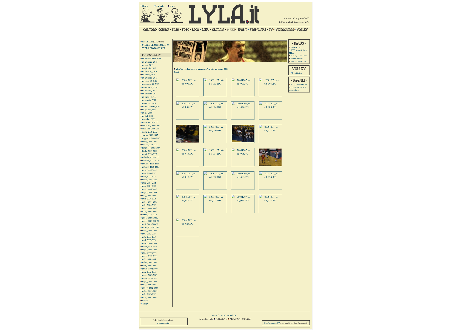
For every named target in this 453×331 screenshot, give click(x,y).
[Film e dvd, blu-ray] (176, 31)
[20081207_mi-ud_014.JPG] (215, 153)
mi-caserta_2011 (149, 99)
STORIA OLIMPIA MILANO (155, 44)
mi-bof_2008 (147, 115)
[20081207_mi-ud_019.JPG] (243, 177)
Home (145, 5)
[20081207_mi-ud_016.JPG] (270, 164)
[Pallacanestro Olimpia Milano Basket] (218, 31)
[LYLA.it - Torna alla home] (147, 21)
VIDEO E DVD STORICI (153, 48)
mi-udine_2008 (148, 119)
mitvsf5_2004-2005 (150, 163)
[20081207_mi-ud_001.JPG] (187, 83)
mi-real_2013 (147, 64)
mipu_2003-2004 (149, 249)
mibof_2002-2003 (149, 290)
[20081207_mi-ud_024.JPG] (270, 200)
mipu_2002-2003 (149, 281)
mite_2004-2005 (149, 176)
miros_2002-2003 (149, 275)
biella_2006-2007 (149, 150)
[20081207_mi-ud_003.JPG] (243, 83)
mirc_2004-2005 (149, 185)
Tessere (145, 303)
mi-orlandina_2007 (150, 122)
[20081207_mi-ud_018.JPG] (215, 177)
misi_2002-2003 (149, 271)
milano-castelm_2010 (151, 106)
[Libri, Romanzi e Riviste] (205, 31)
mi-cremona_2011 (149, 93)
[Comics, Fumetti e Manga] (164, 31)
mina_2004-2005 (149, 189)
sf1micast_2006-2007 (151, 125)
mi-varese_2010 (149, 103)
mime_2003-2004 (149, 255)
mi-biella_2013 (148, 74)
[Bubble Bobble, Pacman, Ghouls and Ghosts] (284, 31)
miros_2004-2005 (149, 179)
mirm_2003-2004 (149, 246)
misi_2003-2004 (149, 240)
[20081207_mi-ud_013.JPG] (187, 153)
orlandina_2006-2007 (151, 128)
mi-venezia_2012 (149, 90)
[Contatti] (163, 21)
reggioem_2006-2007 (151, 138)
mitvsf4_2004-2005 (150, 166)
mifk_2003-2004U (150, 224)
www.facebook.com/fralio (224, 315)
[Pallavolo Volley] (302, 31)
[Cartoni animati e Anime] (149, 31)
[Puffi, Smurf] (230, 31)
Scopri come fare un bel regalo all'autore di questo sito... (298, 87)
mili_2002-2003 (149, 284)
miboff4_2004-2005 (150, 157)
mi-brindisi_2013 (149, 71)
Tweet (176, 72)
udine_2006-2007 (149, 131)
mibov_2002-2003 (150, 287)
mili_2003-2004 (149, 259)
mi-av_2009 (147, 112)
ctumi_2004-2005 (149, 214)
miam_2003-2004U (150, 227)
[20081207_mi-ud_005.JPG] (187, 107)
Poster (145, 300)
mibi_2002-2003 (149, 294)
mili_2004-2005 (149, 195)
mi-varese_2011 (149, 96)
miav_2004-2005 (149, 208)
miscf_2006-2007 (149, 154)
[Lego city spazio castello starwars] (195, 31)
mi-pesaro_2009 (149, 109)
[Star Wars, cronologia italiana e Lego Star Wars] (257, 31)
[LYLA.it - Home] (224, 22)
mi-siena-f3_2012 (149, 80)
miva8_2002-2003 (150, 268)
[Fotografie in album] (186, 31)
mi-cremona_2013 (149, 61)
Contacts (159, 5)
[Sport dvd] (242, 31)
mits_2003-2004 (149, 236)
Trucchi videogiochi (298, 61)
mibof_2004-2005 (149, 201)
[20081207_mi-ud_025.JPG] (187, 223)
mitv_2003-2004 (149, 233)
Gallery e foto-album (299, 55)
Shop (172, 5)
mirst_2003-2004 (149, 243)
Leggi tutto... (297, 73)
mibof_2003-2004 (149, 262)
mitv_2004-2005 (149, 173)
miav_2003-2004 (149, 265)
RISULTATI (147, 41)
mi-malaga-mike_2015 (151, 58)
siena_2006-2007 (149, 141)
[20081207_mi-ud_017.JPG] (187, 177)
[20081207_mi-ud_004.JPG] (270, 83)
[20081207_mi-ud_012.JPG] (270, 130)
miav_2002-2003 (149, 297)
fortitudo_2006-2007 (151, 147)
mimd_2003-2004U (150, 220)
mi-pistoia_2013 (149, 68)
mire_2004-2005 (149, 182)
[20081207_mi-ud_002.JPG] (215, 83)
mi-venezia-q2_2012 (150, 87)
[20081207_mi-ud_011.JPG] (243, 141)
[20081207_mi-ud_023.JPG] (243, 200)
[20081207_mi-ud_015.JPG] (243, 153)
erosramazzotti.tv (163, 323)
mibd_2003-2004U (150, 217)
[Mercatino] (178, 21)
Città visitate (296, 47)
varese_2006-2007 (150, 134)
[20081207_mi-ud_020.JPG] (270, 177)
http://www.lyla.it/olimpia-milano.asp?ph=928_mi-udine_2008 (202, 68)
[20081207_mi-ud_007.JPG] (243, 107)
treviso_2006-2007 (150, 144)
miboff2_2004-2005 (150, 160)
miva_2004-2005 (149, 170)
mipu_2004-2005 (149, 192)
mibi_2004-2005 (149, 205)
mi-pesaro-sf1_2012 (150, 84)
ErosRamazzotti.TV (272, 323)
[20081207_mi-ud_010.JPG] (215, 130)
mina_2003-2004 (149, 252)
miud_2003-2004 (149, 230)
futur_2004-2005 (149, 211)
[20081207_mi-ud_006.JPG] (215, 107)
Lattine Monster (297, 58)
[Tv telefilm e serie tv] (270, 31)
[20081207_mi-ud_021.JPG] (187, 200)
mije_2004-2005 (149, 198)
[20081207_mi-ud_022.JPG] (215, 200)
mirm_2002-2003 (149, 278)
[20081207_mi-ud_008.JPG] (270, 107)
